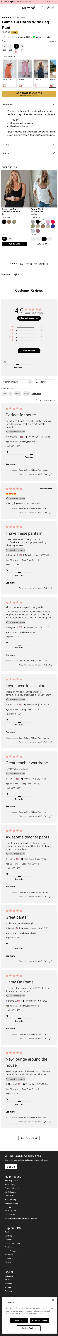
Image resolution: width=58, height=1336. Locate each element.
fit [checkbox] (10, 394)
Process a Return (11, 1188)
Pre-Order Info (10, 1247)
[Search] (43, 7)
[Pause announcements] (55, 2)
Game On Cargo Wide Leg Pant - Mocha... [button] (34, 892)
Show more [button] (36, 394)
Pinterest (8, 1291)
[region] (27, 327)
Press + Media (10, 1251)
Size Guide (51, 41)
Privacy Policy (10, 1200)
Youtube (8, 1287)
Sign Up (11, 1167)
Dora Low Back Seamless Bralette (11, 210)
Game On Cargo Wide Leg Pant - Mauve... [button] (34, 738)
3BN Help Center (11, 1181)
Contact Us (9, 1196)
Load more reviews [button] (29, 1138)
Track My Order (11, 1211)
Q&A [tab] (16, 274)
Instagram (9, 1276)
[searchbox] (14, 382)
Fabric (6, 153)
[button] (2, 8)
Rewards (8, 1240)
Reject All (19, 1320)
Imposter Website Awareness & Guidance (21, 1218)
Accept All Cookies (40, 1320)
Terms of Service (11, 1203)
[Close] (53, 1300)
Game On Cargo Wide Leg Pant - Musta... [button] (33, 470)
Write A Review (29, 350)
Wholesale (9, 1255)
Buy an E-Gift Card (12, 1243)
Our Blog (8, 1236)
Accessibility (10, 1215)
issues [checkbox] (26, 394)
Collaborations (10, 1259)
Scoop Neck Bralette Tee (37, 210)
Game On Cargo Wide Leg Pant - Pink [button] (32, 508)
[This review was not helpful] (49, 474)
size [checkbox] (4, 394)
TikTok (7, 1280)
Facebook (9, 1284)
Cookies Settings (29, 1328)
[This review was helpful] (45, 474)
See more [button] (10, 464)
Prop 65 (8, 1207)
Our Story (8, 1232)
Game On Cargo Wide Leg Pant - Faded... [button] (33, 661)
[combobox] (46, 400)
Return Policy (10, 1184)
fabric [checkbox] (17, 394)
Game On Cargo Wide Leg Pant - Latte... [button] (33, 1117)
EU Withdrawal (10, 1192)
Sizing (6, 144)
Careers (8, 1262)
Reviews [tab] (5, 274)
